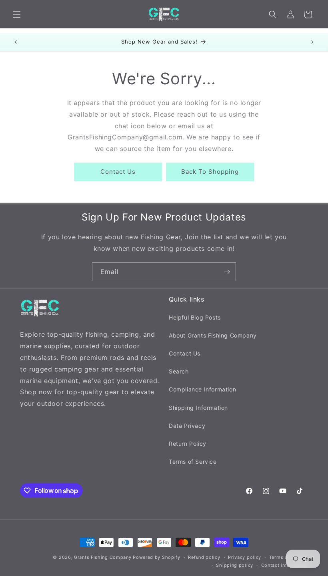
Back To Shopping (210, 171)
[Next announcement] (312, 42)
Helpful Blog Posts (195, 317)
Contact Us (118, 171)
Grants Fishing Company (102, 557)
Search (179, 371)
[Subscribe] (227, 271)
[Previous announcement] (15, 42)
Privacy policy (244, 557)
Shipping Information (198, 407)
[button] (17, 14)
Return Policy (187, 443)
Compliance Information (202, 389)
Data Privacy (187, 425)
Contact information (284, 565)
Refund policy (204, 557)
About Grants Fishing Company (213, 335)
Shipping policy (234, 565)
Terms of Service (193, 461)
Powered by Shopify (156, 557)
